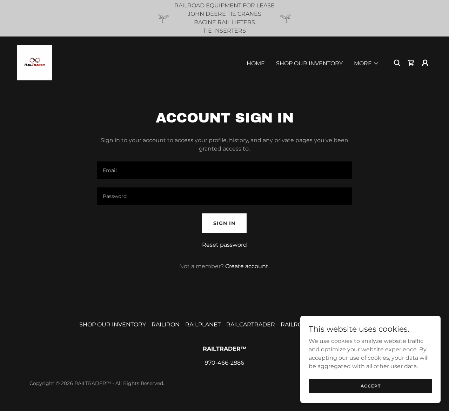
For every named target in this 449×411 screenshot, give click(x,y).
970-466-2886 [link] (224, 362)
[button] (366, 63)
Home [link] (256, 63)
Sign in (224, 223)
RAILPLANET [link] (203, 324)
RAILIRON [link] (166, 324)
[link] (34, 62)
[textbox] (224, 170)
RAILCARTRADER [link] (250, 324)
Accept (371, 386)
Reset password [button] (224, 244)
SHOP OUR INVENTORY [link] (309, 63)
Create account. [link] (247, 266)
